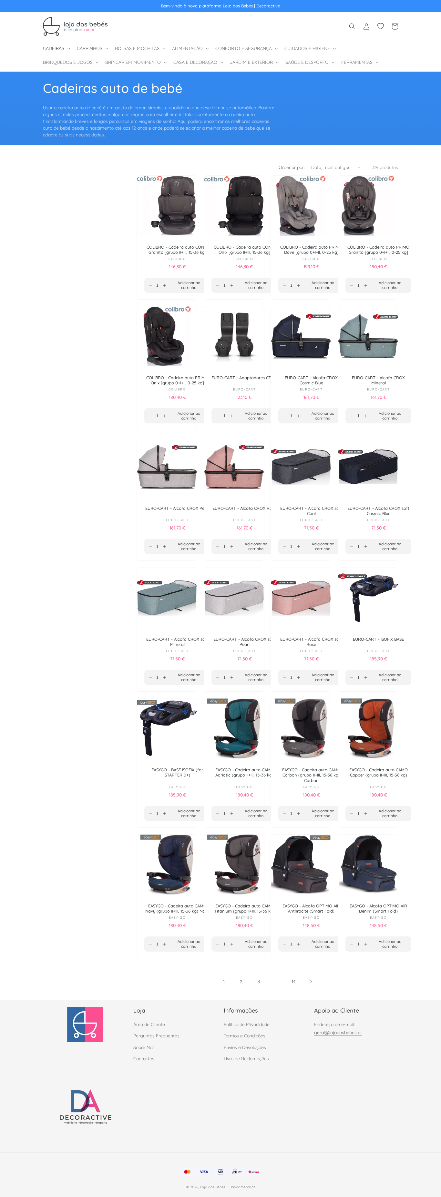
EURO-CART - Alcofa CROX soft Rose (311, 641)
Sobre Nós (144, 1047)
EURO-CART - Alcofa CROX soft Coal (311, 511)
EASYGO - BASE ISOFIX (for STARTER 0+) (177, 772)
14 (293, 981)
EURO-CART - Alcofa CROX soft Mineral (177, 641)
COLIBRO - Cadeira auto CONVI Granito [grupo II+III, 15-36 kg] (177, 249)
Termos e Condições (244, 1036)
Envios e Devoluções (245, 1047)
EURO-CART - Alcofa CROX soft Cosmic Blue (378, 511)
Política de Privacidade (247, 1025)
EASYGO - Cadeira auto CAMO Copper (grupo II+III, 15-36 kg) (378, 772)
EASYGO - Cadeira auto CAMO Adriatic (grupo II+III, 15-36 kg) (244, 772)
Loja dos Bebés (212, 1187)
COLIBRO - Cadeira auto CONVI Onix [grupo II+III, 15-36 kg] (244, 249)
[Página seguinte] (311, 981)
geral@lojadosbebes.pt (338, 1033)
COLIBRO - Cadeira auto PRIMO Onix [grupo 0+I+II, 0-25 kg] (177, 380)
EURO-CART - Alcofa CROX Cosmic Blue (311, 380)
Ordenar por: (292, 167)
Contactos (143, 1059)
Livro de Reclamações (246, 1059)
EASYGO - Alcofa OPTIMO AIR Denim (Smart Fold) (378, 908)
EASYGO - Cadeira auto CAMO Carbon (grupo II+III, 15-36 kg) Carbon (311, 775)
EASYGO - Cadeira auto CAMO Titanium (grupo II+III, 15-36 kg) (244, 908)
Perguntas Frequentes (156, 1036)
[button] (56, 48)
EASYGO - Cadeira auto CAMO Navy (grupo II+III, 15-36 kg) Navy (177, 908)
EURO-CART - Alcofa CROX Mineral (378, 380)
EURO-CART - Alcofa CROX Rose (244, 508)
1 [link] (224, 981)
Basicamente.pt (242, 1187)
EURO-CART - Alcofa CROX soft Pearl (244, 641)
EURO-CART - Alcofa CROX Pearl (177, 508)
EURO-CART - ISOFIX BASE (378, 638)
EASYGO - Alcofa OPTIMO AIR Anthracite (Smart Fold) (311, 908)
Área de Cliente (149, 1025)
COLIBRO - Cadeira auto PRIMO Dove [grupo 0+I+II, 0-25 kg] (311, 249)
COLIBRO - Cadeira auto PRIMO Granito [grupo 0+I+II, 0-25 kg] (378, 249)
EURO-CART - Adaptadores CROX (244, 377)
